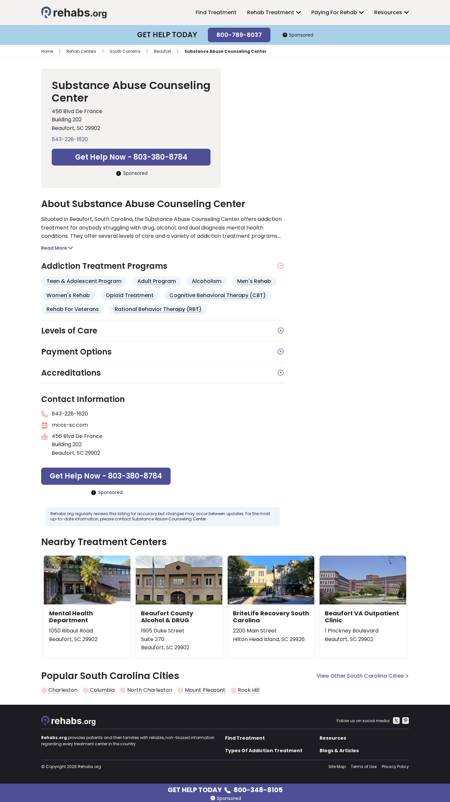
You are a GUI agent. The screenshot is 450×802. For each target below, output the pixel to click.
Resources (388, 12)
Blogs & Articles (339, 750)
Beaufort (162, 51)
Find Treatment (216, 12)
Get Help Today (225, 789)
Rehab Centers (81, 51)
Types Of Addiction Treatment (263, 750)
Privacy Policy (395, 766)
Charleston (62, 690)
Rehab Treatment (270, 12)
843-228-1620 (70, 139)
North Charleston (149, 690)
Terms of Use (364, 766)
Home (47, 51)
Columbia (102, 690)
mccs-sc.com (70, 425)
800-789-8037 (239, 35)
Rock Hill (248, 690)
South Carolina (125, 51)
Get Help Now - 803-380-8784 (131, 157)
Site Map (337, 766)
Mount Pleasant (205, 690)
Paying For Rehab (334, 12)
